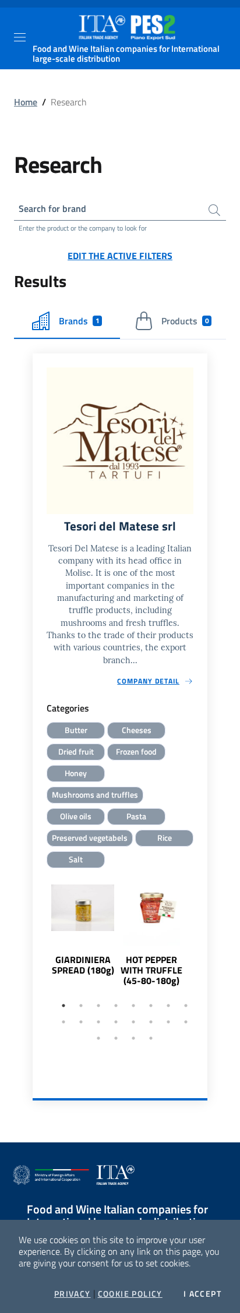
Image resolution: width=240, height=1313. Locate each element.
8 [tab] (186, 1005)
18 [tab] (116, 1038)
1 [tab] (63, 1005)
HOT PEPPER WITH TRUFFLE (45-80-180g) (151, 970)
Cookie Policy (130, 1294)
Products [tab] (185, 321)
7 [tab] (168, 1005)
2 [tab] (81, 1005)
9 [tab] (63, 1022)
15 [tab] (168, 1022)
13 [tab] (133, 1022)
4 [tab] (116, 1005)
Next (202, 949)
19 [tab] (133, 1038)
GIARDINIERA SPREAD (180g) (83, 965)
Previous (38, 949)
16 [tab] (186, 1022)
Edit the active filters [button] (120, 256)
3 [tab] (98, 1005)
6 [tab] (151, 1005)
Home (25, 102)
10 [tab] (81, 1022)
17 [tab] (98, 1038)
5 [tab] (133, 1005)
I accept (202, 1294)
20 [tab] (151, 1038)
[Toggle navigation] (20, 37)
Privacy (72, 1294)
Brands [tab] (79, 321)
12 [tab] (116, 1022)
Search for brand (52, 208)
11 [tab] (98, 1022)
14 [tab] (151, 1022)
